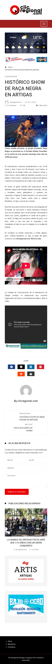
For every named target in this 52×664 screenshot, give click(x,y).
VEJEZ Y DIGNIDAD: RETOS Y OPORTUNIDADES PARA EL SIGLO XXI (26, 541)
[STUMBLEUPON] (21, 374)
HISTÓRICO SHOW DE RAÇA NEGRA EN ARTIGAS (32, 417)
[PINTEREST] (40, 367)
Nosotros (11, 644)
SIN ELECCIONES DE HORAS (23, 428)
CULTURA (8, 76)
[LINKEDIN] (30, 367)
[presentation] (7, 529)
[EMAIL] (30, 373)
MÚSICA (14, 76)
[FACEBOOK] (11, 367)
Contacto (11, 647)
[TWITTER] (21, 367)
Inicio (10, 641)
